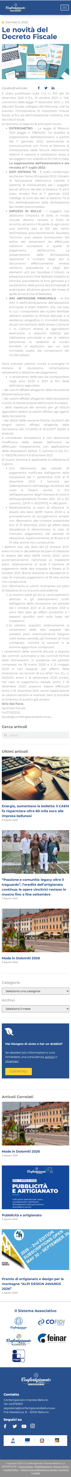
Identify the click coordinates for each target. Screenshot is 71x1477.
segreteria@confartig (18, 1408)
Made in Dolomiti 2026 (21, 958)
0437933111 (16, 1404)
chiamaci (11, 1061)
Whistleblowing (43, 1466)
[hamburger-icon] (65, 7)
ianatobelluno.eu (43, 1408)
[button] (18, 1071)
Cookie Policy (11, 1469)
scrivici (50, 1057)
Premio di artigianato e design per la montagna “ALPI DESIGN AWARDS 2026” (33, 1284)
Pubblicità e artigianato (22, 1215)
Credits (36, 1473)
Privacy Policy (61, 1466)
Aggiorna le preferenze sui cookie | (39, 1469)
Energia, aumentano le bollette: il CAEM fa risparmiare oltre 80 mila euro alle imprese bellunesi (35, 811)
